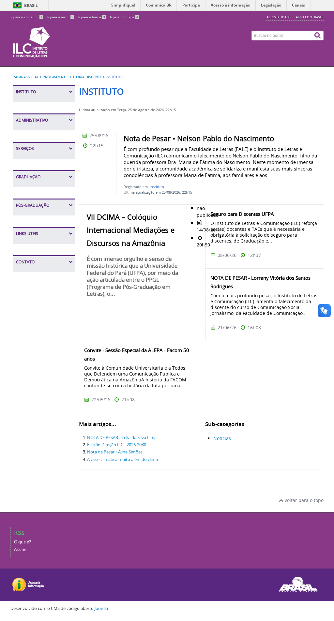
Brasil (31, 5)
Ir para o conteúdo (26, 17)
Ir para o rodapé (124, 17)
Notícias (222, 438)
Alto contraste (310, 17)
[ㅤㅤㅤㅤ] (113, 32)
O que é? (22, 542)
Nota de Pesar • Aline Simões (115, 452)
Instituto (157, 186)
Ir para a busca (91, 17)
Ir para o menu (60, 17)
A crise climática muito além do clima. (123, 459)
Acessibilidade (278, 17)
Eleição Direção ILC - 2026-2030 (116, 445)
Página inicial (26, 77)
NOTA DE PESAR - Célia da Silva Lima (122, 437)
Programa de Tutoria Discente (72, 77)
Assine (20, 549)
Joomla (101, 608)
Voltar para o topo (303, 500)
